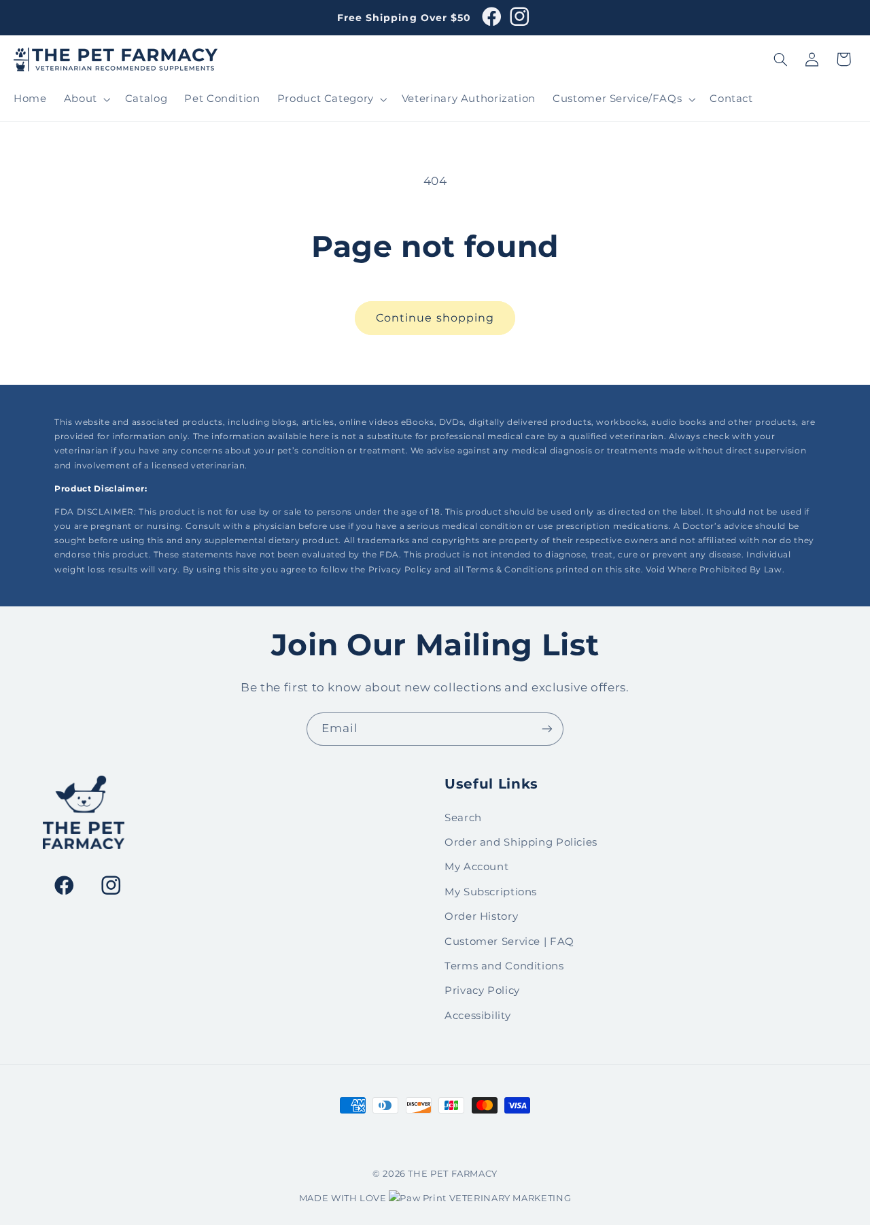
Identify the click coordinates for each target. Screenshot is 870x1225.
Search (463, 818)
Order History (481, 916)
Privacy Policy (482, 990)
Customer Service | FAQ (509, 941)
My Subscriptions (491, 892)
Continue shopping (435, 317)
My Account (476, 867)
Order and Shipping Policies (521, 842)
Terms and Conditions (504, 966)
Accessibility (477, 1016)
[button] (85, 99)
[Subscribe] (547, 729)
